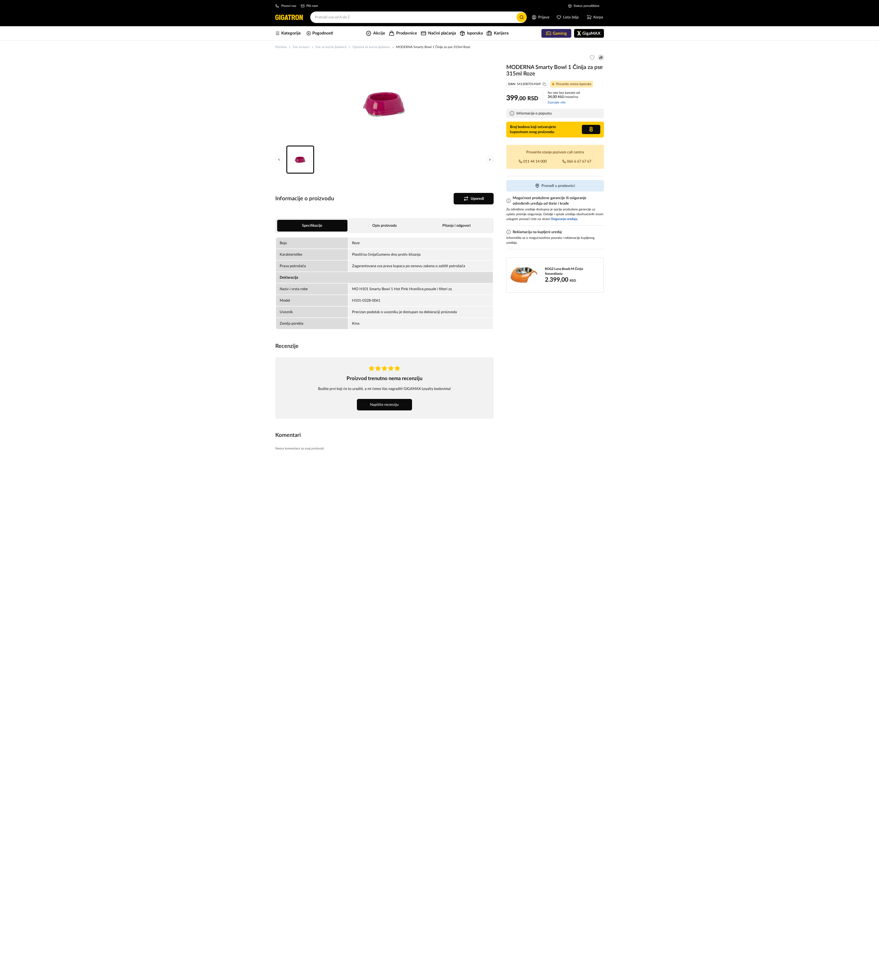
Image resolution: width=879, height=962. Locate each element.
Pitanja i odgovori (456, 225)
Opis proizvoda (384, 225)
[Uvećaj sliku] (384, 103)
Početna (281, 47)
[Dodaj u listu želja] (592, 57)
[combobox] (418, 17)
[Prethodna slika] (279, 159)
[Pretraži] (522, 17)
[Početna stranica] (289, 17)
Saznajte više (557, 102)
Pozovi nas (288, 6)
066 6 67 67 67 (579, 161)
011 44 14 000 (535, 161)
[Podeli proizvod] (601, 57)
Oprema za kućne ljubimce (371, 47)
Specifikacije (312, 225)
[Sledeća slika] (490, 159)
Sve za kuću (301, 47)
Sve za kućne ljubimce (331, 47)
